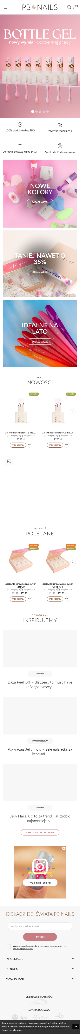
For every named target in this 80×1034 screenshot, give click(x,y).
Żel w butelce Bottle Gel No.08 (58, 432)
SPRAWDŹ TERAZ (40, 66)
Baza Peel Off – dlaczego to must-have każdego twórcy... (40, 684)
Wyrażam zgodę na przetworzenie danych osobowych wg (40, 947)
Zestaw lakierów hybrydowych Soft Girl (20, 585)
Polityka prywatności (23, 948)
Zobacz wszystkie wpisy (40, 832)
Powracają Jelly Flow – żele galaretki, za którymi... (40, 751)
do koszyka (19, 445)
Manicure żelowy (40, 741)
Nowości (40, 674)
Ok (75, 1026)
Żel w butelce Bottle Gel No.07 (21, 432)
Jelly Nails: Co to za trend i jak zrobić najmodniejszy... (40, 818)
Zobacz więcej (40, 202)
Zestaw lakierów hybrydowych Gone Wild (58, 585)
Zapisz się (40, 937)
